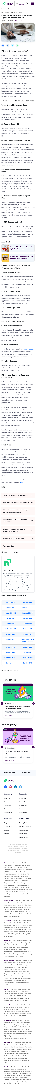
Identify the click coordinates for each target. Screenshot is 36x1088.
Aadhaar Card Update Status (13, 1056)
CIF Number (12, 998)
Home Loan (26, 773)
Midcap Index (18, 932)
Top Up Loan (13, 909)
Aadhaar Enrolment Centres (12, 1060)
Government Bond (20, 1038)
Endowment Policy (15, 967)
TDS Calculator (20, 892)
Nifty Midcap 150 (9, 936)
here (21, 482)
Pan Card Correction (20, 1069)
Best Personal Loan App (12, 903)
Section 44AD (27, 629)
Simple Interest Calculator (12, 883)
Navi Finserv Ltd (24, 830)
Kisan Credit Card (22, 1000)
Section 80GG (27, 613)
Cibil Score (13, 989)
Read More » (9, 716)
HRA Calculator (9, 887)
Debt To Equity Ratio (10, 1000)
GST (22, 1005)
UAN (20, 1020)
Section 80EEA (27, 608)
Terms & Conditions (25, 826)
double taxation (28, 349)
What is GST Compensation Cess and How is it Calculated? (21, 258)
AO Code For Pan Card (17, 1073)
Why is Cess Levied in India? (13, 539)
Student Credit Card (16, 994)
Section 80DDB (10, 629)
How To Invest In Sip (22, 925)
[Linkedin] (15, 787)
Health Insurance (24, 809)
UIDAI (12, 1043)
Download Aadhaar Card (11, 1045)
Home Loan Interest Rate (20, 940)
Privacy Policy (23, 823)
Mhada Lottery (8, 949)
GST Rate (25, 1016)
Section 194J (27, 652)
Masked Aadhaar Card (11, 1054)
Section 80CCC (10, 613)
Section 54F (10, 618)
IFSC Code (21, 989)
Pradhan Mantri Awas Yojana (20, 943)
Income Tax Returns (15, 1007)
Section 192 (28, 624)
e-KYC (18, 991)
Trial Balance (26, 996)
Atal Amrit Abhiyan (14, 978)
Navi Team (8, 570)
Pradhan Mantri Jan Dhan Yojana (18, 1031)
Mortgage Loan (17, 954)
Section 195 (10, 608)
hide (18, 9)
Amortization (8, 952)
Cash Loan (22, 798)
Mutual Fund (23, 812)
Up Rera (20, 956)
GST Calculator (16, 878)
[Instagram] (10, 787)
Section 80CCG (10, 658)
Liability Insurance (9, 985)
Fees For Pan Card (13, 1075)
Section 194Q (10, 624)
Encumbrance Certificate (12, 945)
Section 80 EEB (27, 658)
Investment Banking (10, 996)
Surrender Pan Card (16, 1080)
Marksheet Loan (13, 914)
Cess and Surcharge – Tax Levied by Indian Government (21, 248)
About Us (7, 798)
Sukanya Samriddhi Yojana (22, 1023)
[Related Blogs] (18, 692)
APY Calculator (16, 889)
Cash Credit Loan (23, 909)
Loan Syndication (17, 907)
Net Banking (11, 991)
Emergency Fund (9, 912)
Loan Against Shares (21, 912)
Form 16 (10, 1009)
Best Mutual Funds (20, 927)
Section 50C (10, 647)
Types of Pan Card (14, 1082)
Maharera (12, 947)
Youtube (6, 834)
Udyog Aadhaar (23, 1054)
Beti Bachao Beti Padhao (20, 1027)
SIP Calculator (18, 867)
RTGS (19, 996)
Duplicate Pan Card (10, 1071)
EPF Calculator (16, 870)
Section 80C (10, 639)
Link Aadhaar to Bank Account (17, 1058)
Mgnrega (15, 1020)
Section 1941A (27, 618)
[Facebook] (5, 787)
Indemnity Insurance (21, 983)
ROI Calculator (9, 892)
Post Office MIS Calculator (13, 865)
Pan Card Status (16, 1067)
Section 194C (27, 663)
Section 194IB (10, 602)
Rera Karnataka (12, 956)
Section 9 (17, 1009)
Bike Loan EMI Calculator (19, 881)
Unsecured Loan (20, 901)
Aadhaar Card (19, 1043)
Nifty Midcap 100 (24, 934)
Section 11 (22, 1014)
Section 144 (9, 1016)
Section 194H (27, 634)
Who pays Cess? (9, 546)
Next (33, 703)
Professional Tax (13, 1014)
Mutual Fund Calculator (23, 872)
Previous (2, 703)
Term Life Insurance (18, 963)
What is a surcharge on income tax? (16, 495)
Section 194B (10, 652)
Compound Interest (23, 998)
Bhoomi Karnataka (21, 947)
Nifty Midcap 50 (13, 934)
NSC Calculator (20, 887)
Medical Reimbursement (21, 974)
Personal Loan (9, 773)
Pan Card (25, 1067)
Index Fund (11, 925)
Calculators (7, 830)
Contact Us (7, 805)
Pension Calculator (10, 874)
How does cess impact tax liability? (16, 503)
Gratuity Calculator (23, 885)
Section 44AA (27, 602)
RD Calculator (15, 876)
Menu (32, 4)
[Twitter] (20, 787)
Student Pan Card (15, 1084)
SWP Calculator (10, 872)
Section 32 (17, 1016)
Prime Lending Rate (14, 916)
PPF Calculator (21, 874)
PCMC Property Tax (20, 949)
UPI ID (6, 998)
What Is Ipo (17, 921)
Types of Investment (15, 1036)
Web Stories (8, 826)
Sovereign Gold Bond (16, 923)
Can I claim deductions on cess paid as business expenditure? (16, 511)
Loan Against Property (20, 952)
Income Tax (14, 12)
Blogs (21, 4)
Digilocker (28, 1043)
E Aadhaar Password (15, 1049)
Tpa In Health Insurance (11, 976)
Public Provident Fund (18, 1011)
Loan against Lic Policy (20, 905)
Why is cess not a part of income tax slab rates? (16, 520)
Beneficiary (27, 994)
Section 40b (10, 663)
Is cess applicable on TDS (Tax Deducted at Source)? (14, 530)
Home (3, 12)
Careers (6, 802)
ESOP (19, 1029)
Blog (7, 12)
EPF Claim (13, 1029)
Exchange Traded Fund (20, 929)
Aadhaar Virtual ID (20, 1051)
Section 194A (10, 634)
